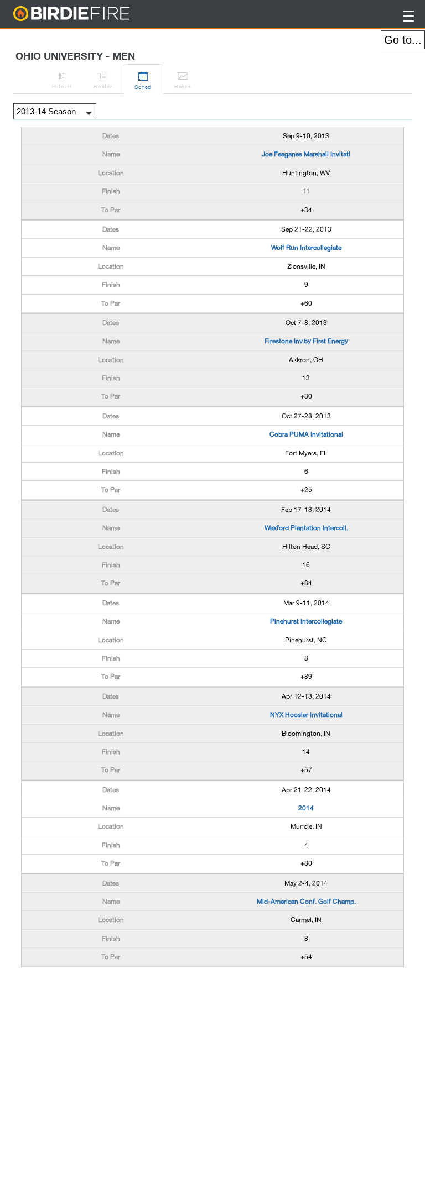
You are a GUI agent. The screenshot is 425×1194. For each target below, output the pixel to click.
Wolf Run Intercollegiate (306, 248)
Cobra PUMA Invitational (306, 434)
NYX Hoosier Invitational (306, 715)
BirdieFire (93, 14)
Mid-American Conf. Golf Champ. (306, 901)
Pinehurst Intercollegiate (306, 621)
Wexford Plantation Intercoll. (306, 528)
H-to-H (61, 80)
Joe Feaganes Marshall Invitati (306, 154)
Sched (143, 80)
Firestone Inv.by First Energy (306, 341)
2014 (306, 808)
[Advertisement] (109, 997)
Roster (103, 80)
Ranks (182, 80)
